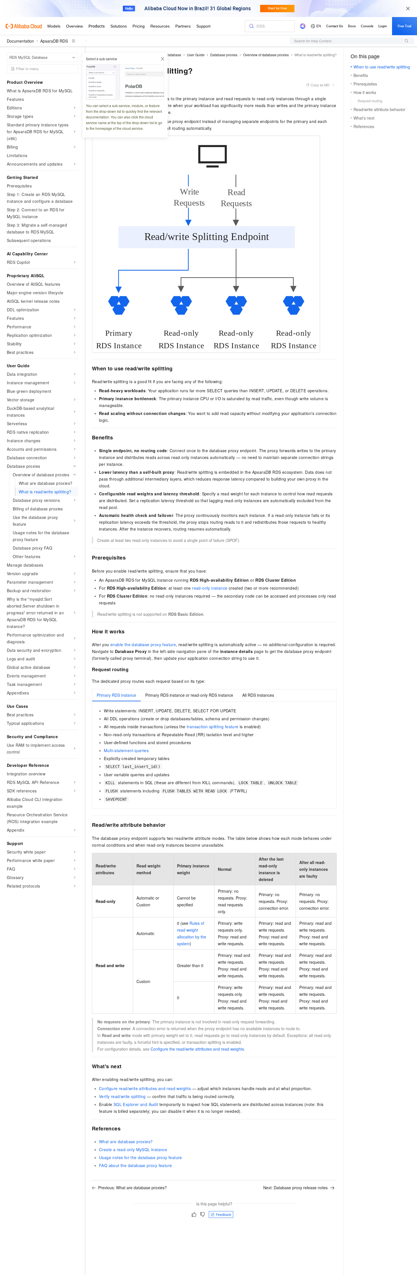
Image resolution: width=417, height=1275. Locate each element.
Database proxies (223, 54)
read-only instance (209, 588)
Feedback (223, 1214)
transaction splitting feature (213, 726)
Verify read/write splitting (122, 1096)
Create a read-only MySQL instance (133, 1149)
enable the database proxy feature (143, 644)
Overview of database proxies (266, 54)
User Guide (196, 54)
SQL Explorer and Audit (135, 1104)
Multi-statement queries (126, 750)
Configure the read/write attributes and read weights (197, 1049)
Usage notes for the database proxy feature (140, 1157)
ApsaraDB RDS (54, 41)
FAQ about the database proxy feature (135, 1165)
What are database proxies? (126, 1141)
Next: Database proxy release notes (295, 1187)
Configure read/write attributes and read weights (145, 1088)
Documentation (20, 41)
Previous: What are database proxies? (132, 1187)
